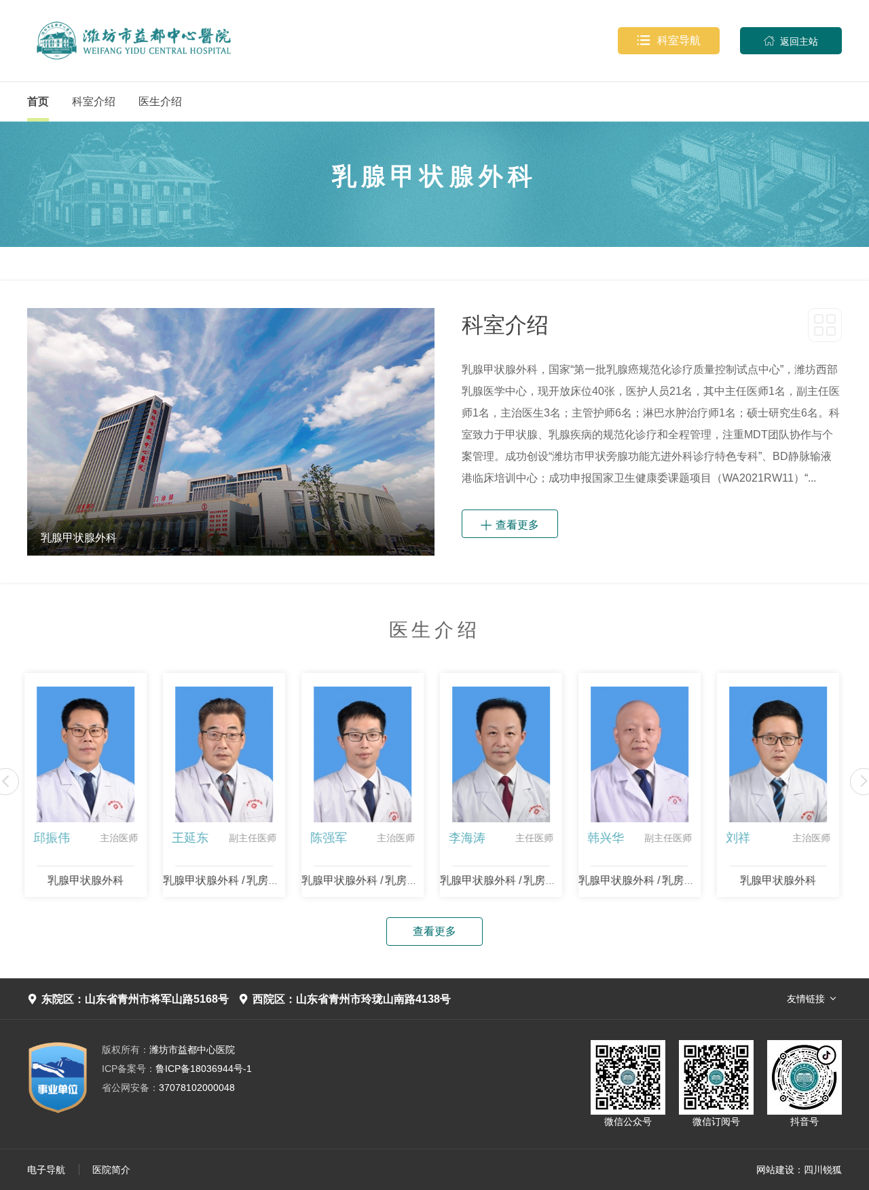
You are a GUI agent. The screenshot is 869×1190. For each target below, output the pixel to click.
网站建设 (775, 1169)
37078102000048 (168, 1087)
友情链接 (806, 998)
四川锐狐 (823, 1169)
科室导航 (669, 40)
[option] (230, 432)
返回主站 (791, 41)
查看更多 (510, 524)
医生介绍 (160, 101)
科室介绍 (93, 101)
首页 (38, 101)
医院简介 (111, 1169)
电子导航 (46, 1169)
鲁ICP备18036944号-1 (177, 1068)
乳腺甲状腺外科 (65, 880)
